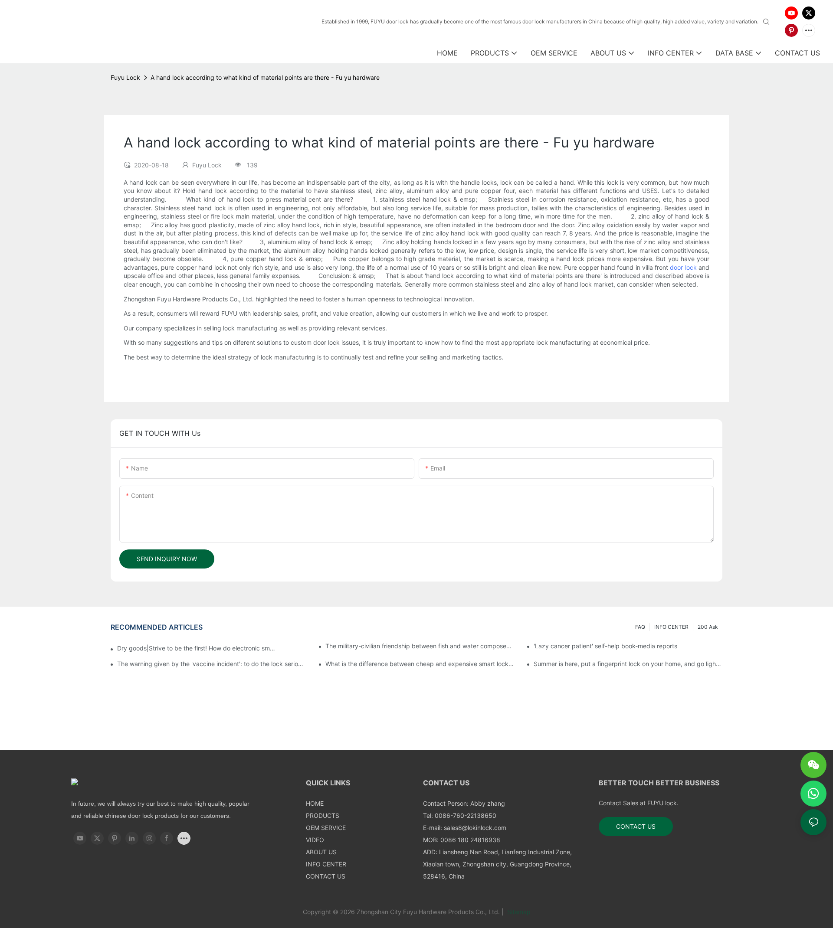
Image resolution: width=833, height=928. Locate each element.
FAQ (640, 627)
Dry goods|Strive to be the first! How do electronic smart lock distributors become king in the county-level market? (197, 648)
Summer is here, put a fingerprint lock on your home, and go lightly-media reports (628, 663)
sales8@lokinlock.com (475, 827)
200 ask (708, 627)
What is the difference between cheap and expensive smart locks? (419, 663)
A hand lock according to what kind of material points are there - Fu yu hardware (265, 77)
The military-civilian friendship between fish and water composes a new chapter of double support (419, 646)
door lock (683, 267)
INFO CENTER (671, 627)
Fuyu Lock (125, 77)
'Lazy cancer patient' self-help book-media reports (605, 646)
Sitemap (518, 911)
